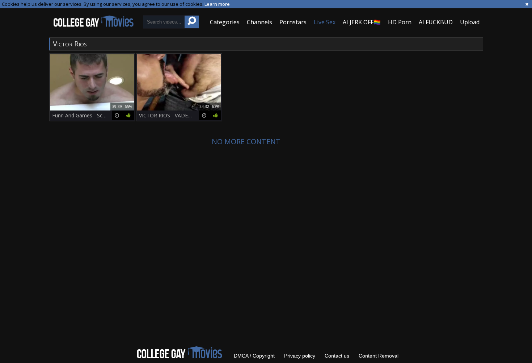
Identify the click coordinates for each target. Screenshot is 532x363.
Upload (470, 22)
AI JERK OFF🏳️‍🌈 (362, 22)
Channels (259, 22)
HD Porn (399, 22)
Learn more (217, 4)
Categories (225, 22)
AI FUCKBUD (436, 22)
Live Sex (324, 22)
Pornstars (293, 22)
